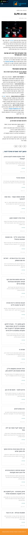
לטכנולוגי (12, 40)
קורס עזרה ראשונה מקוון (17, 218)
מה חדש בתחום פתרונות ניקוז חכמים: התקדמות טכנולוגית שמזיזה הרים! (16, 281)
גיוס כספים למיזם (19, 409)
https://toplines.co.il (15, 108)
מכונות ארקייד (20, 178)
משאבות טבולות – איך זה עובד (15, 513)
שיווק (16, 146)
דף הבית (24, 10)
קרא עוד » (23, 168)
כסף (20, 146)
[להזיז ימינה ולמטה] (1, 1)
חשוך (4, 96)
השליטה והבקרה (9, 61)
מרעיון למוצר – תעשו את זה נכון (15, 390)
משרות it (22, 349)
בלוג (24, 146)
